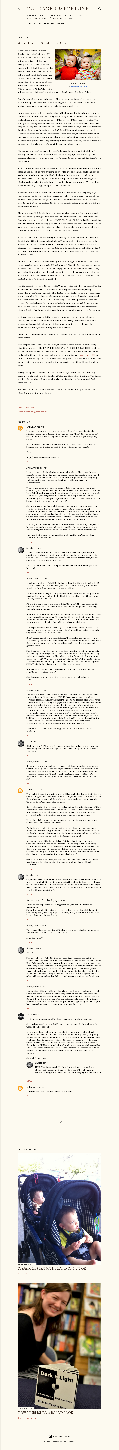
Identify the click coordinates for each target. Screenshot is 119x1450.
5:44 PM (43, 579)
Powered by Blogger (61, 1436)
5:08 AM (40, 1087)
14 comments (30, 1418)
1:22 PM (40, 427)
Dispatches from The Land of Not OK (52, 1268)
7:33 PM (37, 948)
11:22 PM (43, 762)
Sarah (29, 1014)
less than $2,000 (87, 355)
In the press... (47, 23)
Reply (29, 462)
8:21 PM (43, 690)
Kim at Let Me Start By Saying (41, 900)
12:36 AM (36, 1015)
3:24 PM (43, 468)
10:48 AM (41, 790)
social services (41, 412)
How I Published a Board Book (45, 1412)
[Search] (99, 8)
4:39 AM (61, 900)
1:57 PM (46, 1063)
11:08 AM (38, 875)
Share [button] (20, 407)
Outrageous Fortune (57, 8)
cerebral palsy (29, 412)
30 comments (31, 1274)
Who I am (32, 23)
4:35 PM (37, 548)
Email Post (29, 407)
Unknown (31, 427)
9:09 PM (38, 742)
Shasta (29, 548)
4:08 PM (43, 926)
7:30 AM (43, 987)
